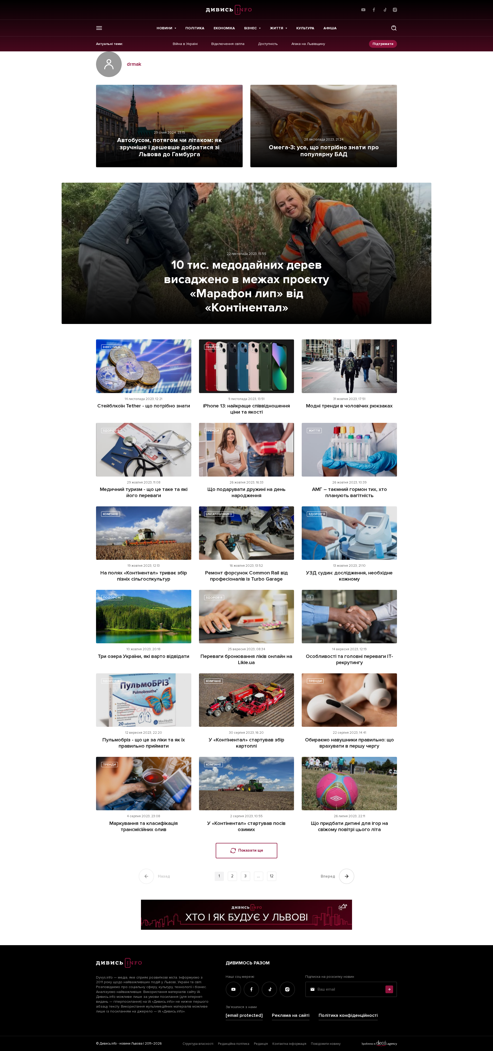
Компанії (110, 514)
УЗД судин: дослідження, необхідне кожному (349, 576)
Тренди (212, 347)
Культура (305, 28)
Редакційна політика (233, 1044)
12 (271, 876)
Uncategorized (219, 514)
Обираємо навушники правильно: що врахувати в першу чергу (349, 743)
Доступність (268, 44)
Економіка (224, 28)
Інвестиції (111, 347)
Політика (194, 28)
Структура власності (198, 1044)
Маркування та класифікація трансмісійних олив (143, 826)
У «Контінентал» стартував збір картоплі (246, 743)
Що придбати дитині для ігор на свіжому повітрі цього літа (349, 826)
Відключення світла (227, 44)
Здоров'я (111, 431)
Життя (276, 28)
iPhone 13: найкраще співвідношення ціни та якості (246, 409)
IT (310, 598)
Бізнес (250, 28)
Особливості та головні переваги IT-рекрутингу (349, 659)
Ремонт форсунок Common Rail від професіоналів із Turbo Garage (246, 576)
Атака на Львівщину (308, 44)
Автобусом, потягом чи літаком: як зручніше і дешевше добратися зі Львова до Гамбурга (169, 147)
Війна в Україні (185, 44)
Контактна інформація (289, 1044)
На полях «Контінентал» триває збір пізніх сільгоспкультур (143, 576)
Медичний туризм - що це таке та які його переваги (143, 492)
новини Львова (131, 1043)
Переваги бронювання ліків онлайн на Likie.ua (246, 659)
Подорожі (112, 598)
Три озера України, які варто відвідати (143, 656)
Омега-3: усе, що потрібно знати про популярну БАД (324, 151)
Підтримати (383, 44)
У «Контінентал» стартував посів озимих (246, 826)
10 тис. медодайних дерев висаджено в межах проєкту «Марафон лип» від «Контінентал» (246, 286)
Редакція (261, 1044)
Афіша (330, 28)
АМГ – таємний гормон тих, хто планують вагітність (349, 492)
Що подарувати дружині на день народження (246, 492)
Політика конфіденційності (348, 1015)
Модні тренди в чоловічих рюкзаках (349, 406)
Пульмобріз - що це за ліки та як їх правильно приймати (143, 743)
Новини (164, 28)
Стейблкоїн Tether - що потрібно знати (143, 406)
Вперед (328, 876)
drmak (134, 64)
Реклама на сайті (290, 1015)
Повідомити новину (325, 1044)
